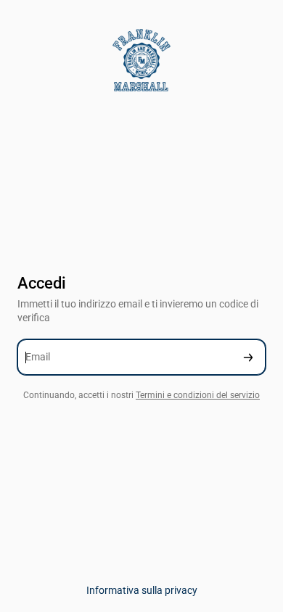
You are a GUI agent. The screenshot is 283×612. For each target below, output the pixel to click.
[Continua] (248, 357)
